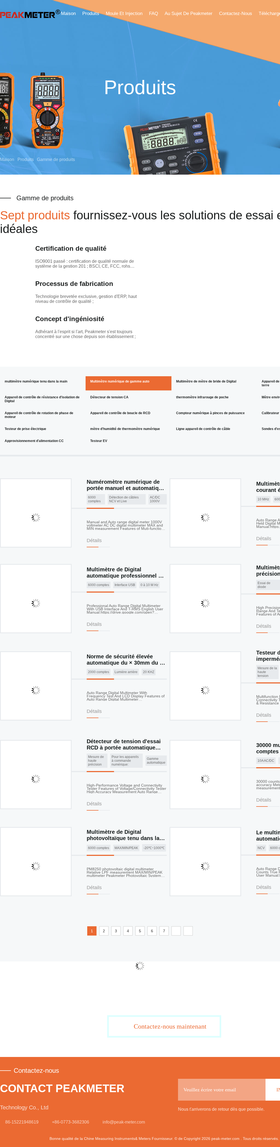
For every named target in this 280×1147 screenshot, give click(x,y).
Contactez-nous (235, 13)
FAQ (153, 13)
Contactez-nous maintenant (170, 1026)
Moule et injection (124, 13)
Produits (90, 13)
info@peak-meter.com (124, 1122)
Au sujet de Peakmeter (188, 13)
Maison (68, 13)
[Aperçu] (30, 13)
